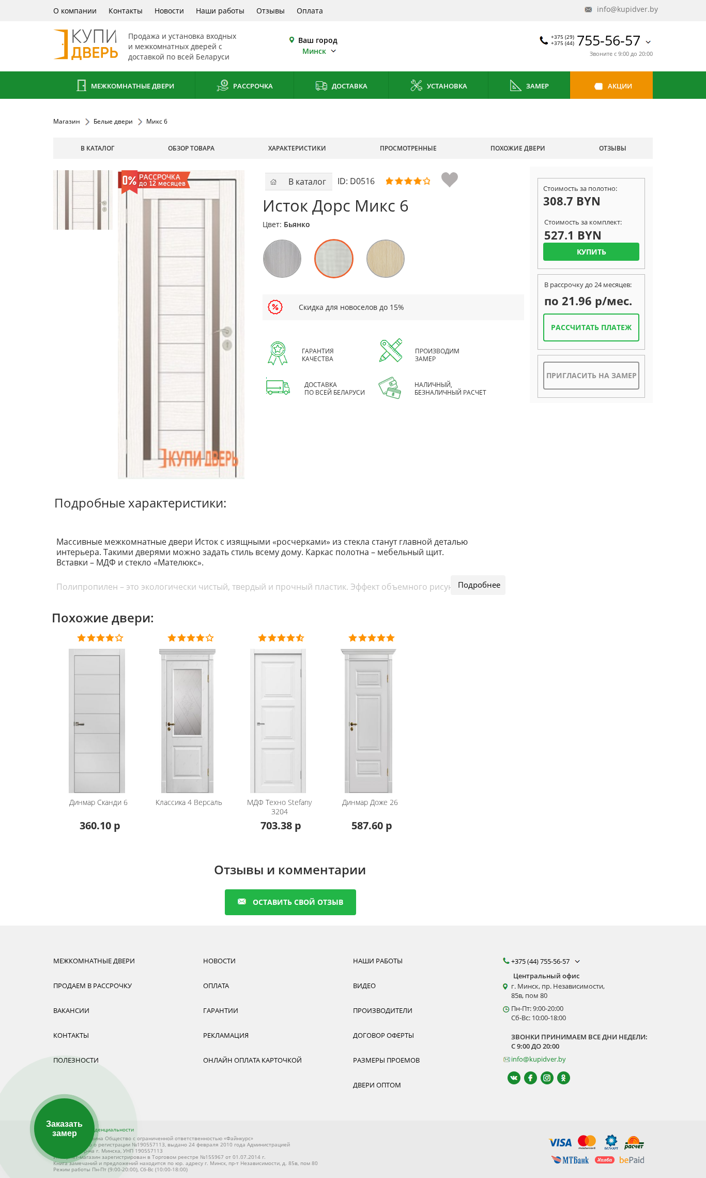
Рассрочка (252, 86)
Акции (619, 86)
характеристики (297, 148)
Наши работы (220, 11)
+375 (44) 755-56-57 (541, 961)
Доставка (348, 86)
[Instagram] (542, 1077)
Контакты (126, 11)
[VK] (509, 1077)
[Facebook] (525, 1077)
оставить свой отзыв (298, 902)
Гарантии (220, 1010)
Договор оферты (383, 1035)
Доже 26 (370, 802)
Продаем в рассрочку (92, 985)
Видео (364, 985)
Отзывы (270, 11)
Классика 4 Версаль (189, 802)
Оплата (310, 11)
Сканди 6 (98, 802)
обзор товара (191, 148)
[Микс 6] (83, 200)
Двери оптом (377, 1085)
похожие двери (517, 148)
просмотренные (408, 148)
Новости (169, 11)
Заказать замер (64, 1129)
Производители (382, 1010)
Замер (537, 86)
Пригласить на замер (591, 375)
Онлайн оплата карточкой (252, 1060)
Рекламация (226, 1035)
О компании (75, 11)
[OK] (558, 1077)
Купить (591, 252)
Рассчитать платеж (591, 327)
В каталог (97, 148)
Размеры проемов (386, 1060)
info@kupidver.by (624, 9)
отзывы (612, 148)
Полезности (76, 1060)
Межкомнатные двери (131, 86)
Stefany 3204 (279, 807)
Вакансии (71, 1010)
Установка (446, 86)
